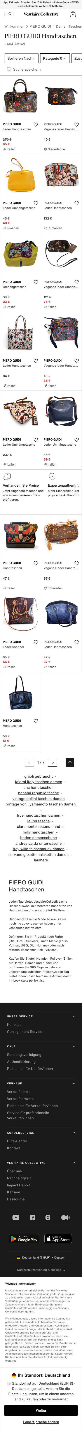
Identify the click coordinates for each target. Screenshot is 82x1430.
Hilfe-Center (17, 1141)
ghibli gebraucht (38, 776)
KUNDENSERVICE (20, 1133)
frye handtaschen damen (38, 815)
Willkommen (14, 26)
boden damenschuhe (38, 838)
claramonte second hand (38, 826)
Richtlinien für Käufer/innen (30, 1068)
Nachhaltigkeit (19, 1178)
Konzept (14, 1024)
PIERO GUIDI (40, 26)
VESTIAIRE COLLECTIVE (26, 1163)
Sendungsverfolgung (24, 1054)
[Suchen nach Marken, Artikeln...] (9, 14)
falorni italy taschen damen (38, 782)
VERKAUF (14, 1083)
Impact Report (18, 1185)
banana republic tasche (38, 793)
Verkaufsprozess (20, 1098)
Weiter (41, 1410)
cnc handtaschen (38, 787)
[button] (73, 14)
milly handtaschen (38, 832)
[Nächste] (52, 762)
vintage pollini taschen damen (38, 799)
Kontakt (13, 1148)
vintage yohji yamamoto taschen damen (41, 804)
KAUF (11, 1046)
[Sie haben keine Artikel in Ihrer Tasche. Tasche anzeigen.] (73, 14)
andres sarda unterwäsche (38, 843)
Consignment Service (24, 1031)
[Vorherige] (29, 762)
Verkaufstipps (18, 1091)
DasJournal (16, 1199)
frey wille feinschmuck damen (39, 849)
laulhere (41, 860)
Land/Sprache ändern (41, 1422)
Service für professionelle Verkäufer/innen (28, 1115)
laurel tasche (38, 821)
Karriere (13, 1192)
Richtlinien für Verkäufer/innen (32, 1105)
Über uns (14, 1171)
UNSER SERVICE (20, 1016)
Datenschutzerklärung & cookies (39, 1270)
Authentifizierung (21, 1061)
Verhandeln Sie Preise (21, 485)
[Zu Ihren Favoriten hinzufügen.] (35, 124)
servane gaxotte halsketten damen (39, 854)
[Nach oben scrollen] (70, 762)
